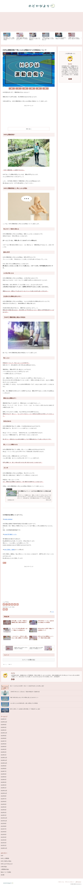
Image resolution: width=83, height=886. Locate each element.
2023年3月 (3, 782)
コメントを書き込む (28, 659)
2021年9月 (3, 823)
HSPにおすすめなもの (7, 863)
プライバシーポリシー (69, 881)
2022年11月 (4, 793)
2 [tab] (41, 45)
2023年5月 (3, 776)
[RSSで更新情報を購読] (6, 609)
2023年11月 (4, 760)
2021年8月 (3, 826)
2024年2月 (3, 752)
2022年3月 (3, 809)
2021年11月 (4, 820)
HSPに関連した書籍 (9, 549)
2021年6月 (3, 831)
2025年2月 (3, 730)
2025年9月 (3, 724)
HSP (5, 562)
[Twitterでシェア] (12, 88)
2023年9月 (3, 765)
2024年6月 (3, 744)
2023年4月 (3, 779)
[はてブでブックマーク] (25, 88)
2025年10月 (4, 722)
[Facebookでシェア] (18, 88)
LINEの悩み (4, 866)
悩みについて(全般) (6, 872)
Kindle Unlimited (8, 519)
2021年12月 (4, 818)
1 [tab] (39, 45)
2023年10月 (4, 763)
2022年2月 (3, 812)
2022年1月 (3, 815)
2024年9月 (3, 735)
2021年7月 (3, 829)
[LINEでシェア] (39, 88)
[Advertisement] (41, 22)
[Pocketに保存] (32, 88)
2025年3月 (3, 727)
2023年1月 (3, 787)
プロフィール (61, 881)
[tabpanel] (9, 37)
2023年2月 (3, 785)
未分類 (2, 875)
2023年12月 (4, 757)
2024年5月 (3, 746)
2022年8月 (3, 796)
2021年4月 (3, 837)
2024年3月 (3, 749)
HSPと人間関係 (5, 858)
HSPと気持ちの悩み (6, 861)
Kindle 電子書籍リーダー (10, 534)
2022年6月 (3, 801)
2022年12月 (4, 790)
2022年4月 (3, 807)
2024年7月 (3, 741)
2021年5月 (3, 834)
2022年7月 (3, 798)
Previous (1, 38)
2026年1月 (3, 719)
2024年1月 (3, 755)
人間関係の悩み (5, 869)
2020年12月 (4, 848)
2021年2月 (3, 842)
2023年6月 (3, 774)
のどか (70, 64)
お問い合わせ (78, 881)
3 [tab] (43, 45)
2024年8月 (3, 738)
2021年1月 (3, 845)
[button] (45, 88)
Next (81, 38)
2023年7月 (3, 771)
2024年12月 (4, 733)
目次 (27, 129)
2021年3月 (3, 840)
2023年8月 (3, 768)
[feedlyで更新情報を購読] (4, 609)
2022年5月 (3, 804)
